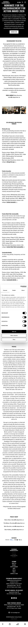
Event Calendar (14, 566)
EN (20, 2)
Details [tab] (14, 290)
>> (11, 162)
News (14, 568)
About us (14, 563)
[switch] (24, 317)
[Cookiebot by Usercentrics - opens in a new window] (20, 286)
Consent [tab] (5, 290)
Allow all (14, 331)
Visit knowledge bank (15, 612)
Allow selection (14, 335)
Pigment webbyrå (14, 618)
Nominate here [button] (14, 32)
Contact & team (14, 573)
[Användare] (25, 2)
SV (17, 2)
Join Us (14, 570)
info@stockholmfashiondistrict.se (14, 580)
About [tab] (22, 290)
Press (14, 572)
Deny (14, 339)
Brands (14, 565)
